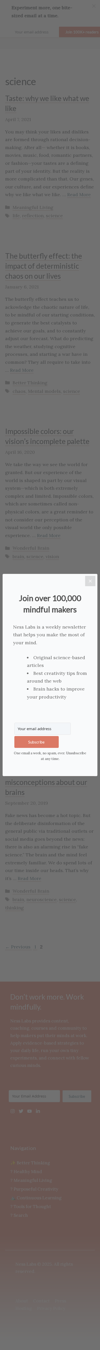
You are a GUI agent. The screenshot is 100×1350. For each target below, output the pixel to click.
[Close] (90, 581)
